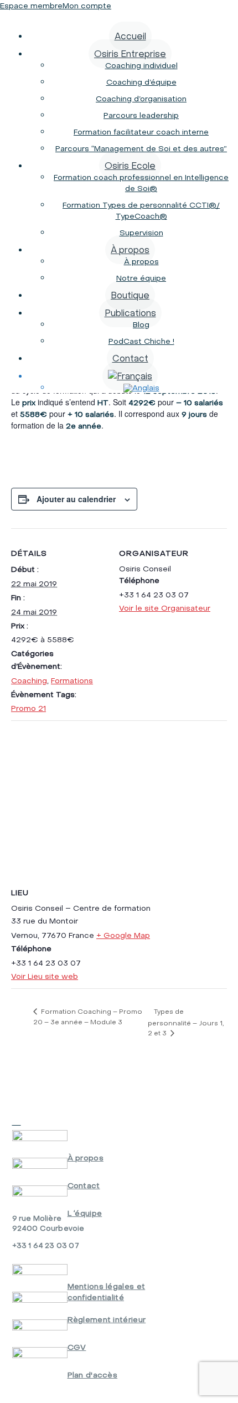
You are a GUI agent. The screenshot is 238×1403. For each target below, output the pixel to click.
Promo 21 (28, 708)
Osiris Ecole (130, 165)
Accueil (130, 36)
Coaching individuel (141, 65)
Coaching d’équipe (141, 81)
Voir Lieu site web (44, 976)
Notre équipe (141, 277)
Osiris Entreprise (130, 54)
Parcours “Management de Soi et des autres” (141, 148)
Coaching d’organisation (141, 98)
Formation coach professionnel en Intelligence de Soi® (141, 183)
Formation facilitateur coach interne (141, 131)
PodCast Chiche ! (141, 341)
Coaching (29, 680)
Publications (130, 313)
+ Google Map (123, 935)
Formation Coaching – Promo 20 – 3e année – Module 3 (87, 1017)
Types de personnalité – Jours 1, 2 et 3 (186, 1022)
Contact (130, 358)
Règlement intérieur (107, 1319)
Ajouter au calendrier (76, 498)
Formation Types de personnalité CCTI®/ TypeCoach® (141, 210)
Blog (141, 324)
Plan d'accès (93, 1374)
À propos (130, 250)
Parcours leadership (141, 115)
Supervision (141, 232)
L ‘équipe (85, 1213)
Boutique (130, 295)
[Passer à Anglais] (141, 387)
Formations (72, 680)
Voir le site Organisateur (164, 607)
